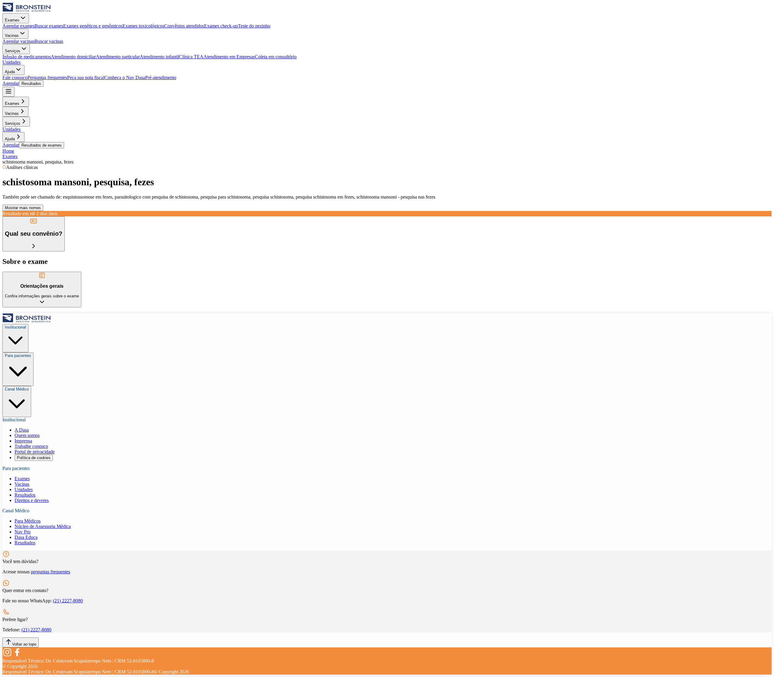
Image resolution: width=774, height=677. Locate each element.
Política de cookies (33, 457)
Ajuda (10, 72)
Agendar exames (18, 25)
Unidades (11, 62)
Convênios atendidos (184, 25)
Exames (12, 20)
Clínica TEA (191, 56)
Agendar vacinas (18, 41)
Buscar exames (48, 25)
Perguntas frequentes (47, 77)
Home (8, 151)
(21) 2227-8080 (68, 600)
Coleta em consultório (276, 56)
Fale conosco (15, 77)
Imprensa (23, 440)
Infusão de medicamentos (26, 56)
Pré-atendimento (160, 77)
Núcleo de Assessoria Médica (43, 526)
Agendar (10, 83)
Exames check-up (221, 25)
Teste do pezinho (254, 25)
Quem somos (27, 435)
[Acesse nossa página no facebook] (17, 655)
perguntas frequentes (50, 571)
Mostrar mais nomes (23, 208)
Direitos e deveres (32, 500)
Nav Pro (23, 531)
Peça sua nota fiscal (85, 77)
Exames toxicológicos (143, 25)
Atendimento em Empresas (229, 56)
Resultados (31, 83)
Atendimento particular (118, 56)
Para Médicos (28, 520)
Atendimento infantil (159, 56)
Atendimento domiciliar (73, 56)
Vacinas (12, 35)
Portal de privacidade (35, 451)
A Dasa (22, 429)
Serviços (12, 51)
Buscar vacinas (48, 41)
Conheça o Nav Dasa (124, 77)
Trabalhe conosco (31, 446)
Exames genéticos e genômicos (92, 25)
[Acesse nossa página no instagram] (7, 655)
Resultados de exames (41, 145)
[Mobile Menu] (8, 92)
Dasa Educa (26, 537)
